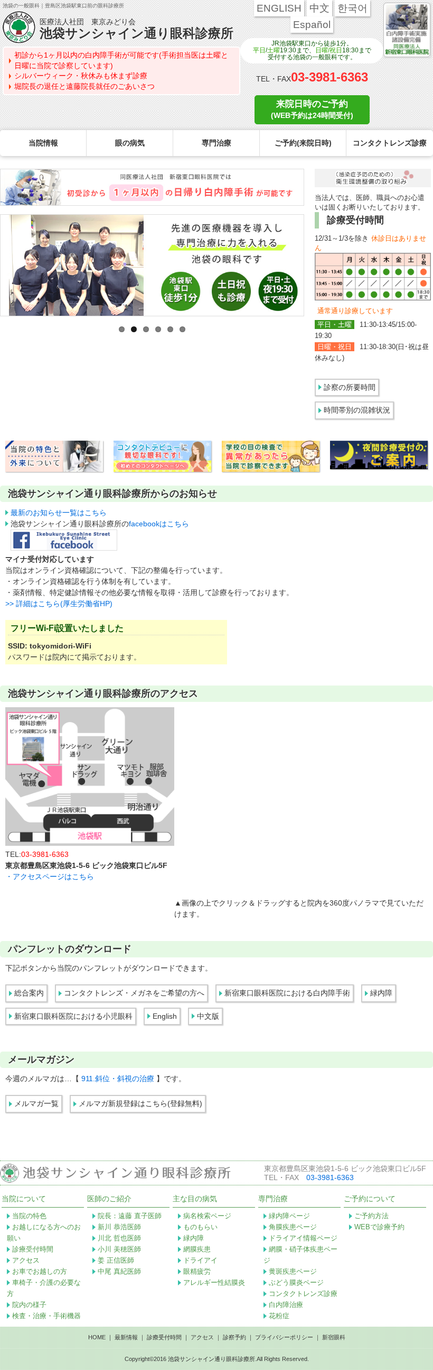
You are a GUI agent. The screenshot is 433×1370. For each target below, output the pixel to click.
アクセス (26, 1260)
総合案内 (29, 993)
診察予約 (234, 1337)
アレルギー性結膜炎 (214, 1282)
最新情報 (126, 1337)
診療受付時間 (32, 1249)
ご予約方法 (371, 1216)
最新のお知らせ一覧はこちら (59, 512)
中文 (319, 8)
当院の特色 (29, 1216)
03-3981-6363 (329, 77)
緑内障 (381, 993)
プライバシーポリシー (284, 1337)
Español (312, 24)
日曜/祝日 (328, 50)
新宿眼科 (333, 1337)
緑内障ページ (289, 1216)
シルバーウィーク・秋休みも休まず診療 (80, 75)
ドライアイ (200, 1260)
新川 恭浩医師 (119, 1227)
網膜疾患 (197, 1249)
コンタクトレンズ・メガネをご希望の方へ (134, 993)
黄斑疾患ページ (293, 1271)
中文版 (208, 1016)
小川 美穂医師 (119, 1249)
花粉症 (279, 1316)
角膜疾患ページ (293, 1227)
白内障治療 (286, 1305)
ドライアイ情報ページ (303, 1238)
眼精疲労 (197, 1271)
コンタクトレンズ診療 (303, 1294)
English (165, 1016)
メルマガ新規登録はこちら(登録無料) (140, 1103)
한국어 (352, 8)
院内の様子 (29, 1305)
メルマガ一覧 (36, 1103)
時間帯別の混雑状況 (357, 410)
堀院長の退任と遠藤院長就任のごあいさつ (84, 86)
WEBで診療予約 (379, 1227)
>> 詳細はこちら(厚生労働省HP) (58, 603)
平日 (259, 50)
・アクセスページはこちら (49, 876)
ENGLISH (279, 8)
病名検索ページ (207, 1216)
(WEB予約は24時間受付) (312, 109)
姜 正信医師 (116, 1260)
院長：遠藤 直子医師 (130, 1216)
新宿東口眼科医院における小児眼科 (73, 1016)
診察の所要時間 (349, 387)
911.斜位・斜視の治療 (118, 1078)
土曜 (273, 50)
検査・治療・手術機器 (46, 1316)
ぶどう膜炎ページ (296, 1282)
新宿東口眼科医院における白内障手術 (287, 993)
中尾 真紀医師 (119, 1271)
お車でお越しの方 (39, 1271)
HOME (97, 1337)
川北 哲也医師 (119, 1238)
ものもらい (200, 1227)
